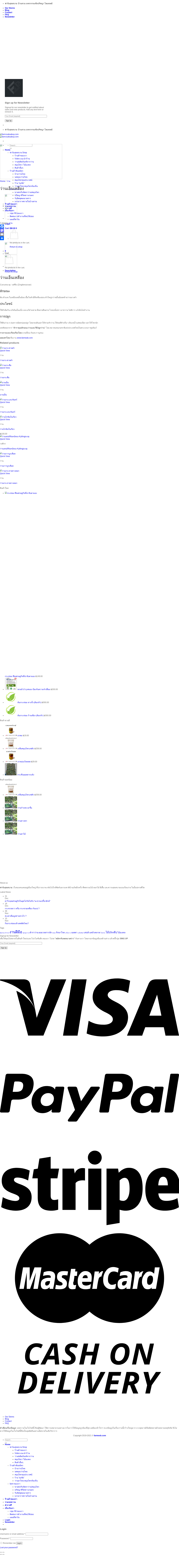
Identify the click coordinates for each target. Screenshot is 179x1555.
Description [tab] (10, 270)
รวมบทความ (10, 1502)
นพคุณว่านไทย (21, 1472)
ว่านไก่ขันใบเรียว (7, 429)
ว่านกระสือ (4, 377)
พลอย (54, 932)
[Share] (89, 238)
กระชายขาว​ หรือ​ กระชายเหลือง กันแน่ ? (22, 908)
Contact (8, 12)
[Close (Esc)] (1, 1552)
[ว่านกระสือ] (5, 365)
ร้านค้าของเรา (21, 1450)
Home (2, 181)
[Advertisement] (11, 859)
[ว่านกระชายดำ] (7, 348)
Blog (7, 10)
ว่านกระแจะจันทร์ (8, 412)
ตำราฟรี (8, 1505)
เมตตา (74, 932)
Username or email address (12, 1534)
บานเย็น (3, 395)
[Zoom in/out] (3, 1552)
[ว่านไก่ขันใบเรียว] (8, 417)
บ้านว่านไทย (20, 1468)
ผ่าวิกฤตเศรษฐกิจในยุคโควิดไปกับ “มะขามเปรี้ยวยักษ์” (27, 901)
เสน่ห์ (86, 932)
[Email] (89, 234)
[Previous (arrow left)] (1, 1554)
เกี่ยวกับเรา (9, 1508)
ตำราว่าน (34, 932)
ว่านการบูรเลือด (7, 466)
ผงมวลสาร (44, 932)
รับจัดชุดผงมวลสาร (23, 198)
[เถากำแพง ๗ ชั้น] (11, 206)
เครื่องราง (68, 932)
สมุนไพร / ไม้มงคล (23, 1459)
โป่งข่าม (103, 932)
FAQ (7, 15)
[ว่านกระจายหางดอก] (9, 471)
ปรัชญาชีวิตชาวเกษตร (24, 195)
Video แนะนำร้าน (22, 1453)
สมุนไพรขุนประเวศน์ (23, 180)
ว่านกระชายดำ (6, 360)
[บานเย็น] (4, 382)
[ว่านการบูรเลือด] (8, 454)
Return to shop (11, 272)
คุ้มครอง (2, 932)
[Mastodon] (89, 230)
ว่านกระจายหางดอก (8, 483)
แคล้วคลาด (94, 932)
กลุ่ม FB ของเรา (16, 1511)
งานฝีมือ (15, 932)
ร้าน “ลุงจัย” (19, 183)
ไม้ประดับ (111, 932)
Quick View (5, 351)
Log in (19, 1543)
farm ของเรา (15, 1484)
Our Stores (10, 8)
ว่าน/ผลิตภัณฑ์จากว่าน (24, 1456)
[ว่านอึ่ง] (11, 218)
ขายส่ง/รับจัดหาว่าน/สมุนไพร (27, 192)
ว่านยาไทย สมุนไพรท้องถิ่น (26, 186)
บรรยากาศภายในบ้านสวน (26, 201)
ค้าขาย (7, 932)
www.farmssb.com (25, 338)
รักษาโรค (60, 932)
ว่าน (8, 181)
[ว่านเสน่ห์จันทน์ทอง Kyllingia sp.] (15, 436)
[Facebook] (89, 226)
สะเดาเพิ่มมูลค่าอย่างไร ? (15, 916)
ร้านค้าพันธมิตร (16, 1465)
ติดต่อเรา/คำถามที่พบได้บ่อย (22, 216)
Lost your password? (9, 1547)
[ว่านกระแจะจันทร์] (9, 400)
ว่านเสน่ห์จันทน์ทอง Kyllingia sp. (14, 449)
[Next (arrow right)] (3, 1554)
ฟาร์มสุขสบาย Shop (18, 1447)
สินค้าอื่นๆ (19, 1462)
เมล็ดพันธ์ (80, 932)
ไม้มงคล (121, 932)
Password (5, 1538)
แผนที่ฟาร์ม (15, 1517)
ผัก (50, 932)
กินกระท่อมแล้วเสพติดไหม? (17, 923)
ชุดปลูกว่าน (26, 932)
